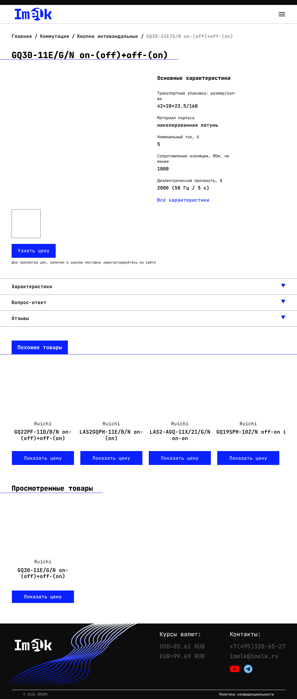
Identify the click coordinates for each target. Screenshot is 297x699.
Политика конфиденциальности (246, 694)
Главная (23, 36)
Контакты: (245, 634)
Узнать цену (34, 251)
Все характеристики (183, 200)
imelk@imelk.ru (254, 656)
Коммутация (54, 36)
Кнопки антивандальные (107, 36)
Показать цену (43, 458)
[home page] (33, 14)
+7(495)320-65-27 (257, 646)
